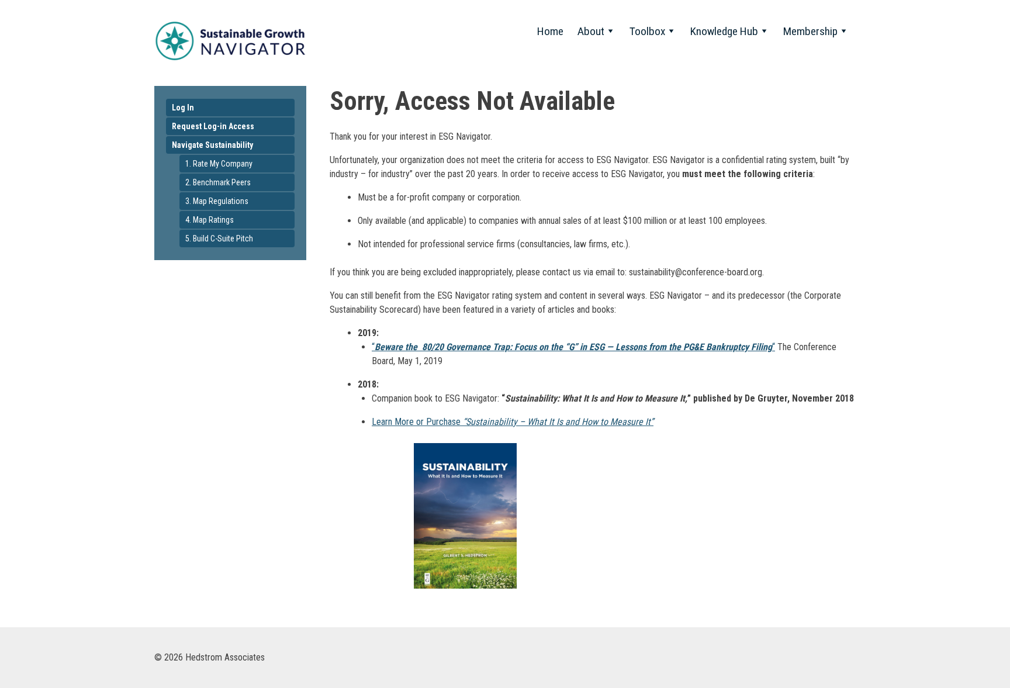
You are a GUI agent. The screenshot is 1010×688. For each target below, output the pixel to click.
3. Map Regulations (216, 201)
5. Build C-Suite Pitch (219, 238)
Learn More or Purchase (512, 421)
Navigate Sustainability (212, 145)
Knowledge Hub (724, 31)
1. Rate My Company (218, 163)
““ (573, 346)
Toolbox (647, 31)
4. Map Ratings (209, 219)
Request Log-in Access (213, 126)
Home (550, 31)
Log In (183, 107)
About (590, 31)
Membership (810, 31)
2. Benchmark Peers (218, 182)
